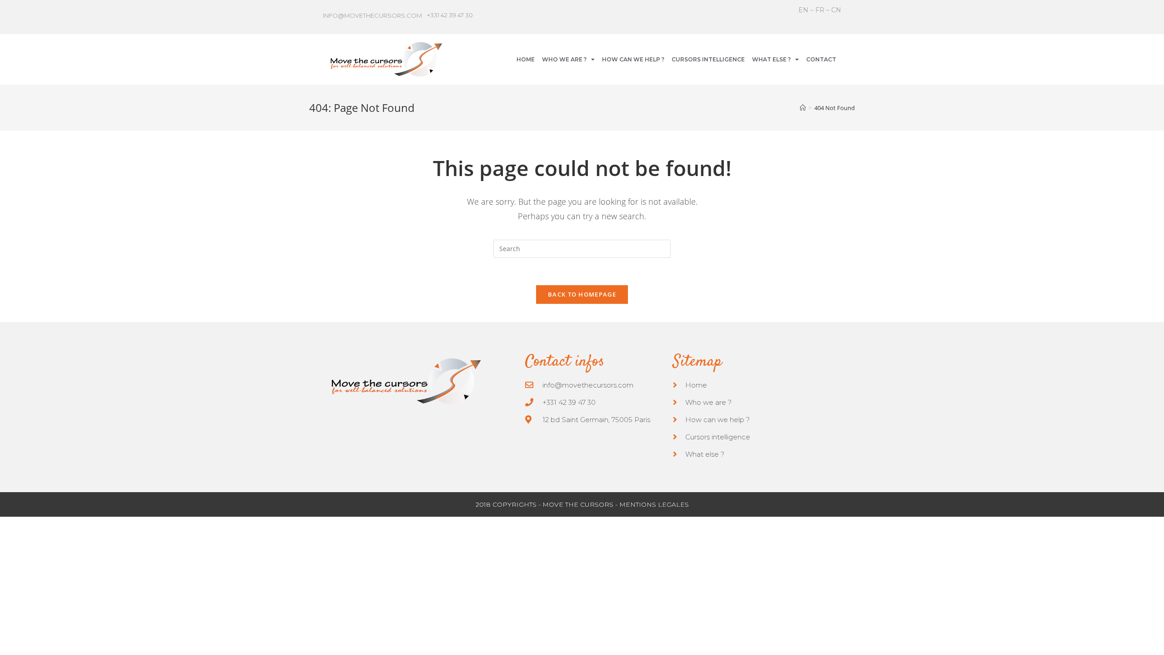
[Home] (803, 108)
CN (836, 10)
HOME (526, 59)
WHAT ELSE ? (771, 59)
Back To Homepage (582, 294)
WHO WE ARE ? (564, 59)
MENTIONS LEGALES (654, 504)
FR (819, 10)
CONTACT (821, 59)
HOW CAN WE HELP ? (633, 59)
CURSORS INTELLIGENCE (708, 59)
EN (804, 10)
